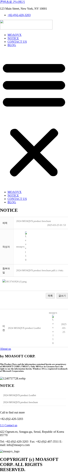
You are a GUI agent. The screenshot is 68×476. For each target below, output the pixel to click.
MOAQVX (15, 34)
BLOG (12, 45)
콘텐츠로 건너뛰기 (12, 1)
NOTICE (13, 38)
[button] (34, 118)
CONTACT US (17, 41)
